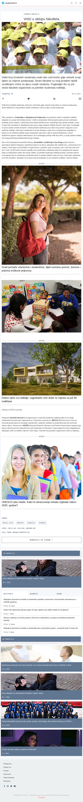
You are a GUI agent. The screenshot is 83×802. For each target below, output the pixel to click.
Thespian (41, 797)
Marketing (6, 781)
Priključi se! (7, 767)
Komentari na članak (40, 540)
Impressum (7, 774)
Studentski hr (7, 94)
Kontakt (6, 771)
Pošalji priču (7, 764)
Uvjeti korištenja (8, 777)
